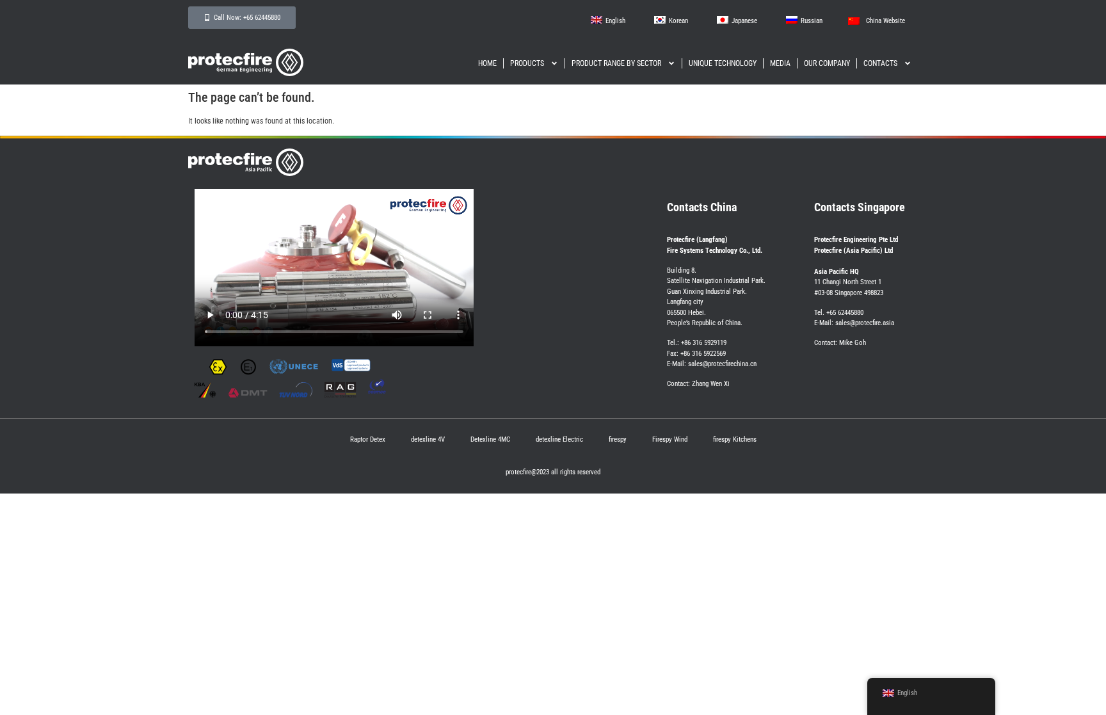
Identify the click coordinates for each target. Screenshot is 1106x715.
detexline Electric (559, 439)
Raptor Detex (367, 439)
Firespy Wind (669, 439)
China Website (885, 21)
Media (780, 63)
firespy (618, 439)
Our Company (827, 63)
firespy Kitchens (735, 439)
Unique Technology (723, 63)
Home (487, 63)
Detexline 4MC (490, 439)
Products (527, 63)
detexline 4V (428, 439)
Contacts (880, 63)
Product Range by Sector (616, 63)
